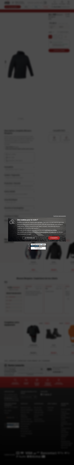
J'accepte (55, 238)
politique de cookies (51, 230)
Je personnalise (30, 238)
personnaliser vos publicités (48, 232)
